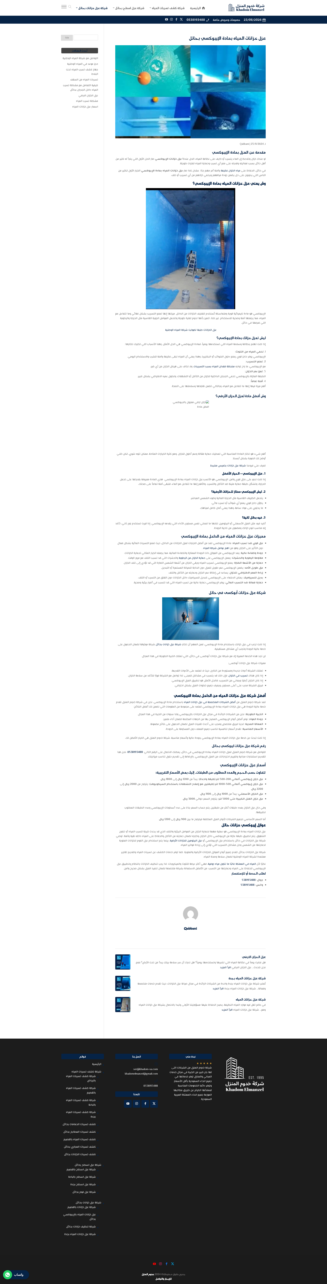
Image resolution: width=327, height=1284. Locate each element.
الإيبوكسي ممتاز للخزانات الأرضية (234, 491)
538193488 (249, 880)
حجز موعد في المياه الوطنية (82, 64)
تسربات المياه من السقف (84, 80)
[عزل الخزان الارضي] (122, 962)
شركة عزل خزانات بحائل (168, 645)
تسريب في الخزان (238, 676)
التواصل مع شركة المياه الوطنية (80, 58)
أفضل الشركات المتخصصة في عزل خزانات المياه (210, 702)
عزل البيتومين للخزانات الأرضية (186, 841)
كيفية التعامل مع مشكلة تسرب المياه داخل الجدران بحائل (80, 87)
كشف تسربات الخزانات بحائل (80, 1154)
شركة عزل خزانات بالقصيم (82, 1207)
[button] (317, 1258)
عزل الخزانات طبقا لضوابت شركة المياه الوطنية (190, 330)
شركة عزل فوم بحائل (84, 1192)
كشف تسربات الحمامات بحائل (79, 1124)
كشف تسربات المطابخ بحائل (79, 1132)
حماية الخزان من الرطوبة (192, 558)
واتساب (18, 1274)
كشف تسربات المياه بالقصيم (80, 1140)
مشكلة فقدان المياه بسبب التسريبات (214, 367)
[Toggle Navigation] (64, 7)
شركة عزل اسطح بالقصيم (81, 1170)
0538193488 (196, 19)
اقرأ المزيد (225, 968)
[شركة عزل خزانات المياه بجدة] (122, 983)
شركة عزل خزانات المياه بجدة (247, 978)
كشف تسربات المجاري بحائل (80, 1147)
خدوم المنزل (148, 1274)
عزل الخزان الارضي (254, 957)
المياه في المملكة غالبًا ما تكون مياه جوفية (232, 864)
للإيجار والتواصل (164, 1278)
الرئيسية (96, 1064)
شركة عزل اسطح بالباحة (82, 1177)
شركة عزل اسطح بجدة (83, 1185)
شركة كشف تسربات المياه (86, 1072)
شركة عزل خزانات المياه (251, 999)
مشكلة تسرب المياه (87, 101)
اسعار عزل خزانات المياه (85, 107)
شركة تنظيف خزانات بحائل (81, 1227)
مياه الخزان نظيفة (230, 171)
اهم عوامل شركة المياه (216, 548)
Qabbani (244, 144)
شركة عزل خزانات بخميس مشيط (228, 466)
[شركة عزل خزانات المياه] (122, 1004)
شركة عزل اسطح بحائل (88, 1165)
